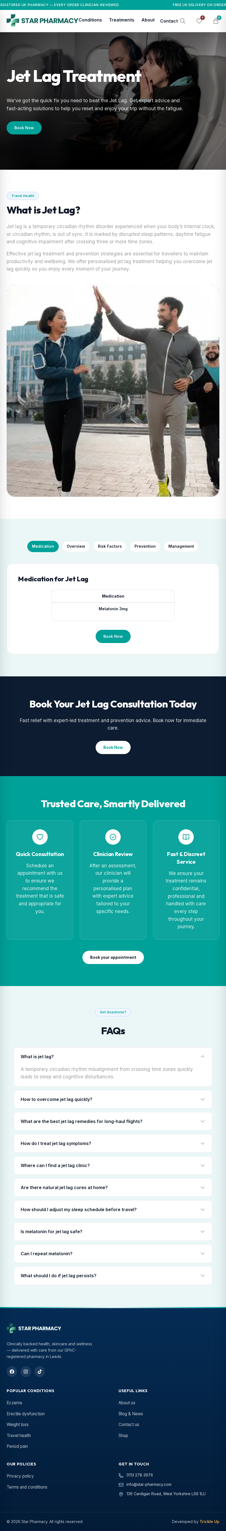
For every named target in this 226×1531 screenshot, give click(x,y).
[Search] (183, 21)
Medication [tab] (43, 546)
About (148, 20)
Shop (123, 1435)
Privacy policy (20, 1476)
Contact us (129, 1424)
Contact (169, 21)
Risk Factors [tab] (110, 546)
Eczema (14, 1402)
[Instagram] (25, 1371)
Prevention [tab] (145, 546)
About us (127, 1402)
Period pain (17, 1446)
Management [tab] (181, 546)
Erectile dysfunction (26, 1413)
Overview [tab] (76, 546)
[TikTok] (39, 1371)
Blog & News (131, 1413)
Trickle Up (209, 1521)
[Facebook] (12, 1371)
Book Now (24, 127)
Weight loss (18, 1424)
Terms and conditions (27, 1487)
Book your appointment (113, 957)
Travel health (19, 1435)
